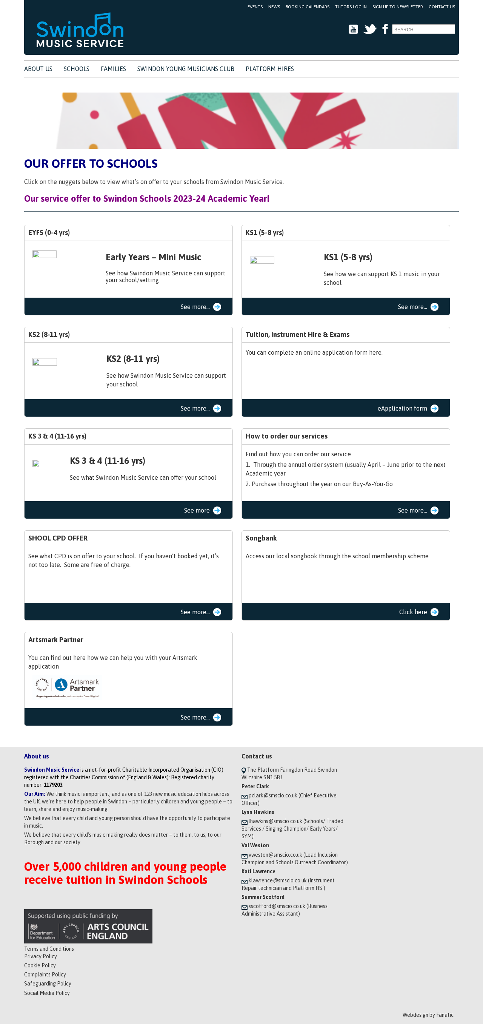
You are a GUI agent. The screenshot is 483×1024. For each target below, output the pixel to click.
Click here (413, 612)
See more (197, 510)
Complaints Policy (45, 974)
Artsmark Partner (55, 640)
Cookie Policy (40, 965)
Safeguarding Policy (47, 984)
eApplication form (402, 408)
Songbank (261, 538)
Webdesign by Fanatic (428, 1015)
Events (255, 6)
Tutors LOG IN (351, 6)
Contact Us (442, 6)
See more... (195, 306)
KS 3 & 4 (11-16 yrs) (57, 436)
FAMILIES (113, 68)
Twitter (370, 29)
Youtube (353, 29)
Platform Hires (270, 68)
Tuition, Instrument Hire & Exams (297, 334)
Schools (76, 68)
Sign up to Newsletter (397, 6)
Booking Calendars (307, 6)
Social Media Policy (47, 993)
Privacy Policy (40, 956)
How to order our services (287, 436)
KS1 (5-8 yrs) (265, 232)
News (274, 6)
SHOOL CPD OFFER (58, 538)
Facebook (384, 29)
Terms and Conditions (49, 949)
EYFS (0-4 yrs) (49, 232)
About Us (38, 68)
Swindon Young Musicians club (185, 68)
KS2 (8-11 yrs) (49, 334)
